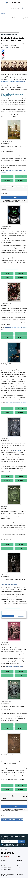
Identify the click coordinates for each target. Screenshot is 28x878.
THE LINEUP (3, 862)
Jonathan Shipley (5, 47)
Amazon (7, 176)
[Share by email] (3, 58)
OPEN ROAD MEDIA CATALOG (6, 867)
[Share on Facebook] (3, 51)
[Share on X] (3, 53)
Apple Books (20, 176)
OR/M (17, 865)
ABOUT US (18, 867)
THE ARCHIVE (3, 860)
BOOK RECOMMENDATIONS (10, 34)
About (5, 17)
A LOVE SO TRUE (4, 858)
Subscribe (3, 13)
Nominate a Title (20, 860)
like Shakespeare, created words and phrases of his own (13, 81)
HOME (2, 34)
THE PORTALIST (3, 865)
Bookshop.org (20, 180)
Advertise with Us (20, 858)
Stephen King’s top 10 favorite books (9, 584)
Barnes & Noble (7, 180)
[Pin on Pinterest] (3, 55)
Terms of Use (19, 862)
